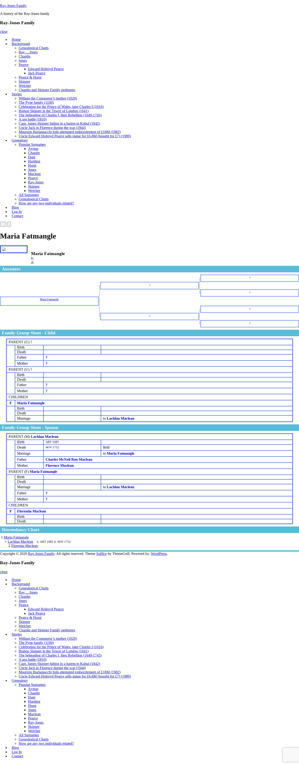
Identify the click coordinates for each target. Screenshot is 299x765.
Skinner (24, 81)
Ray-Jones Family (13, 6)
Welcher (25, 86)
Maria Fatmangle (31, 403)
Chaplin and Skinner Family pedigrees (47, 90)
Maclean (34, 174)
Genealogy (20, 140)
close (3, 32)
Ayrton (33, 149)
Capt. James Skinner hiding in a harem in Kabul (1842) (59, 123)
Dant (31, 157)
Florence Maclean (60, 465)
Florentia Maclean (31, 511)
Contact (17, 216)
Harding (34, 161)
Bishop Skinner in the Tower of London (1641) (54, 111)
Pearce (23, 65)
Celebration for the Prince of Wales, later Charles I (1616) (61, 107)
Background (21, 44)
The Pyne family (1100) (36, 102)
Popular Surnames (32, 144)
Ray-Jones (35, 182)
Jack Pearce (36, 73)
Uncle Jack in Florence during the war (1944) (52, 128)
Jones (23, 60)
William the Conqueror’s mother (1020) (48, 98)
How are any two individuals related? (46, 203)
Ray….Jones (28, 52)
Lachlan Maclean (44, 437)
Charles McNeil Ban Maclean (69, 459)
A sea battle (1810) (32, 119)
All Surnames (29, 195)
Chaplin (24, 56)
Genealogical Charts (34, 48)
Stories (17, 94)
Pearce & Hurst (30, 77)
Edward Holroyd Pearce (46, 69)
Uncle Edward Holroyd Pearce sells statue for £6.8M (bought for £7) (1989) (75, 136)
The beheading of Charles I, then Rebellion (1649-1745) (60, 115)
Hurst (32, 165)
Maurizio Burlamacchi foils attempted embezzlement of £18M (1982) (70, 132)
